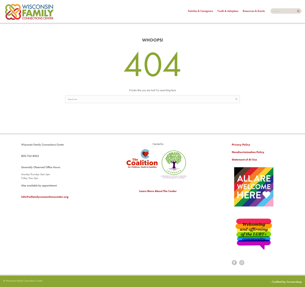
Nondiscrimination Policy (248, 152)
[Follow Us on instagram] (241, 263)
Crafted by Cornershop (287, 282)
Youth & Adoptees (227, 11)
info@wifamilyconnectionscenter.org (44, 197)
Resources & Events (254, 11)
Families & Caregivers (200, 11)
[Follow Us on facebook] (234, 263)
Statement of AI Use (244, 159)
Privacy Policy (241, 144)
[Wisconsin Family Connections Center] (29, 11)
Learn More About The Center (158, 191)
